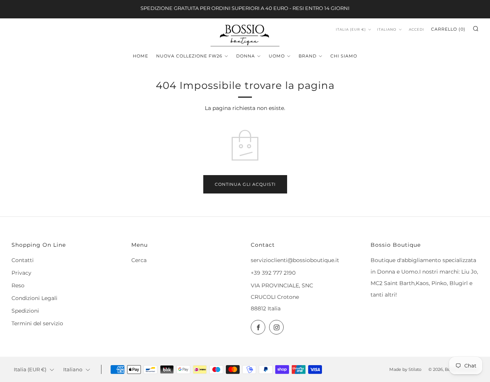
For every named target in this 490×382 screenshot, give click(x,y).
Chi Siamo (343, 56)
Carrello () (448, 29)
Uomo (277, 56)
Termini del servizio (37, 323)
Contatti (22, 260)
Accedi (416, 29)
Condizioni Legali (34, 298)
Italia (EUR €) (351, 29)
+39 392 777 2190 (273, 272)
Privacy (21, 272)
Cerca (139, 260)
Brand (308, 56)
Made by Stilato (405, 369)
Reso (17, 285)
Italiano (387, 29)
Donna (245, 56)
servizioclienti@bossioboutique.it (295, 260)
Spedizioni (25, 310)
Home (140, 56)
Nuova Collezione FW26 (189, 56)
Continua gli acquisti (245, 184)
